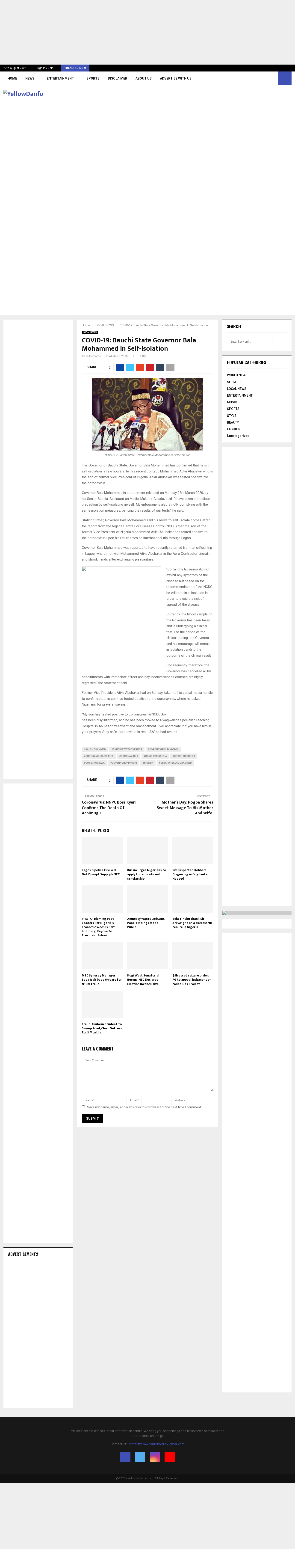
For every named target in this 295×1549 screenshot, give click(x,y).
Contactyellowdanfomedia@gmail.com (156, 1444)
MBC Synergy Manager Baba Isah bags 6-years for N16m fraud (102, 979)
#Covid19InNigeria (155, 756)
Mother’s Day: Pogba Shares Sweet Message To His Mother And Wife (185, 808)
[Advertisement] (138, 32)
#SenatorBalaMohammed (175, 763)
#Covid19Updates (184, 756)
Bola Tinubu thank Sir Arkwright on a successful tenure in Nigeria (192, 923)
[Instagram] (267, 78)
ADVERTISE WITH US (176, 78)
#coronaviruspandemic (163, 749)
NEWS (29, 78)
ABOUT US (144, 78)
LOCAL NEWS (90, 332)
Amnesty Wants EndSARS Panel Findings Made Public (146, 923)
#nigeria (148, 763)
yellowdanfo (93, 356)
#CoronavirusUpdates (99, 756)
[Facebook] (257, 78)
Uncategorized (238, 436)
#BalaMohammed (95, 749)
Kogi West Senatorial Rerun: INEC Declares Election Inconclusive (143, 979)
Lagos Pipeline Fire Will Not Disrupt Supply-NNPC (101, 872)
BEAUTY (233, 422)
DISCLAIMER (117, 78)
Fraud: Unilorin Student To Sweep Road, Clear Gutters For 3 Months (102, 1028)
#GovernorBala (94, 763)
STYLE (231, 416)
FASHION (234, 429)
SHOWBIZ (234, 382)
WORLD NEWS (237, 375)
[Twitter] (262, 78)
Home (12, 78)
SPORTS (93, 78)
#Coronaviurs (128, 756)
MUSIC (232, 402)
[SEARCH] (282, 341)
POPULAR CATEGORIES (246, 362)
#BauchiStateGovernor (127, 749)
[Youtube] (272, 78)
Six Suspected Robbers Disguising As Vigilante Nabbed (189, 874)
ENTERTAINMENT (60, 78)
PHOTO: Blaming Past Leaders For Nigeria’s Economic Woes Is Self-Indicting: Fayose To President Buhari (99, 927)
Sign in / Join (44, 68)
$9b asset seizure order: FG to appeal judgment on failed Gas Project (191, 979)
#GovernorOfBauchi (123, 763)
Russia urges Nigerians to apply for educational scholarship (146, 874)
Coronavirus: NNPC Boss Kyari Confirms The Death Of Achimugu (109, 808)
